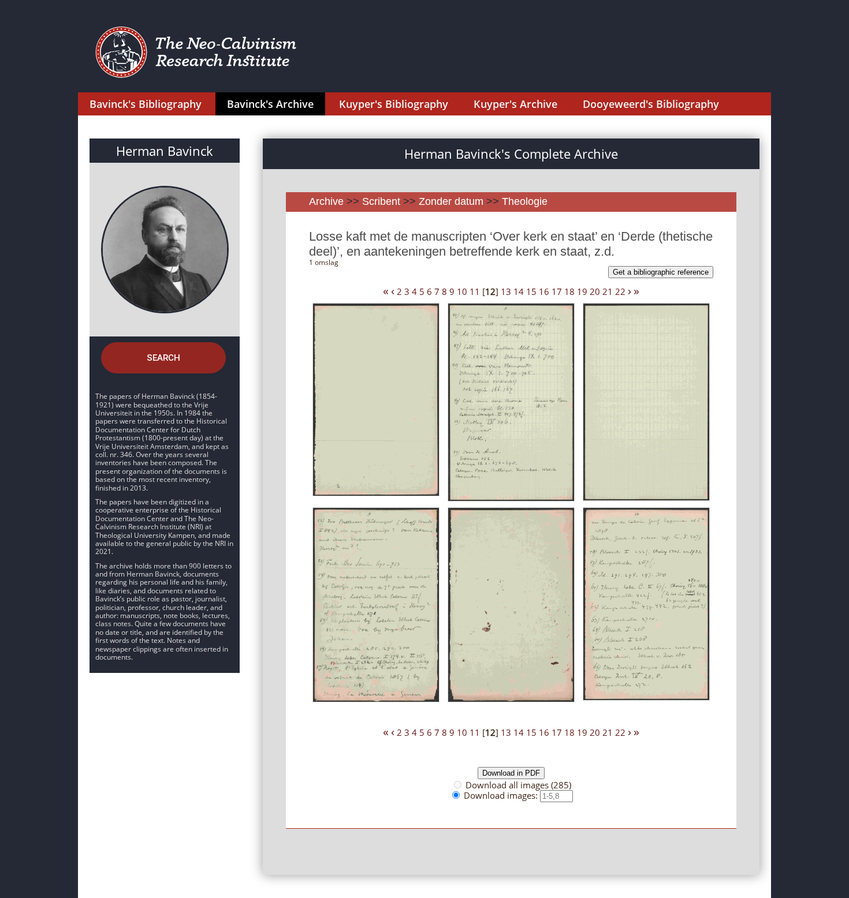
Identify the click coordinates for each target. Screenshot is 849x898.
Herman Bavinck (164, 150)
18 (569, 291)
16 (544, 291)
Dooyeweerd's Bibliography (651, 104)
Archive (326, 201)
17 (557, 291)
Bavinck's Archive (270, 104)
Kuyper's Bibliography (393, 104)
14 (518, 291)
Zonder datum (451, 201)
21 (607, 291)
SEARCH (163, 358)
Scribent (381, 201)
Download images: (502, 795)
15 (531, 291)
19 (582, 291)
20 (595, 291)
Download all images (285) (518, 785)
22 (620, 291)
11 (475, 291)
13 (506, 291)
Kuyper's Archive (515, 104)
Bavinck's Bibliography (146, 104)
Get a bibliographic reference (661, 272)
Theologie (525, 201)
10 (462, 291)
